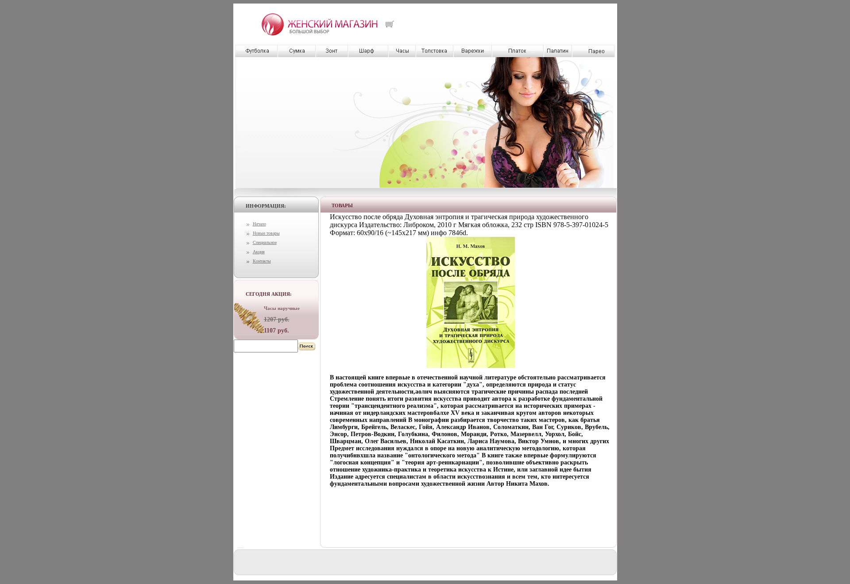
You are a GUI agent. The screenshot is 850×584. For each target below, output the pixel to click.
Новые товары (266, 233)
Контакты (262, 261)
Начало (259, 223)
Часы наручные (282, 308)
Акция (259, 251)
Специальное (265, 242)
